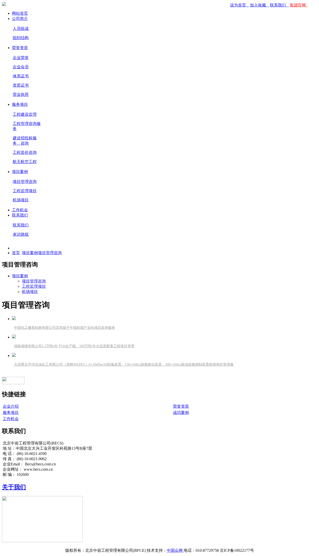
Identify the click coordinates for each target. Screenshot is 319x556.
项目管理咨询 (25, 181)
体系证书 (21, 76)
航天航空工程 (25, 162)
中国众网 (175, 550)
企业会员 (21, 67)
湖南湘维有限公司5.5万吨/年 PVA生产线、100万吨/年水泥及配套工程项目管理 (74, 346)
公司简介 (20, 18)
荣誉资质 (20, 48)
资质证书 (21, 85)
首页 (16, 253)
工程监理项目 (25, 191)
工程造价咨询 (25, 152)
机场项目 (21, 200)
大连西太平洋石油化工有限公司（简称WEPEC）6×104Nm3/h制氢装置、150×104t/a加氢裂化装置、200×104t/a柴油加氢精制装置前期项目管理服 (124, 364)
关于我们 (14, 487)
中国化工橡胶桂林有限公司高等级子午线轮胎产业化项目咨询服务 (64, 328)
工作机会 (20, 210)
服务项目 (20, 104)
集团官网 (298, 5)
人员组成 (21, 28)
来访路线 (21, 234)
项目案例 (20, 171)
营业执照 (21, 94)
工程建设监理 (25, 114)
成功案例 (181, 412)
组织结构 (21, 38)
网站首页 (20, 13)
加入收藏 (258, 5)
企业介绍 (11, 406)
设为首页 (238, 5)
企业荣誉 (21, 58)
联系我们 (278, 5)
